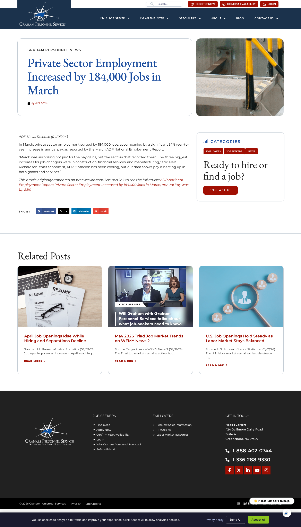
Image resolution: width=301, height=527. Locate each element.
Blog (240, 18)
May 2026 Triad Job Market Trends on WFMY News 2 (149, 338)
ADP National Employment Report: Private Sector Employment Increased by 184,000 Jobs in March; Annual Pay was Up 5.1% (104, 185)
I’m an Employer (152, 18)
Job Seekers (234, 151)
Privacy (75, 503)
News (251, 151)
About (216, 18)
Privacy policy (214, 519)
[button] (46, 211)
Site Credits (93, 503)
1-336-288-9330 (251, 460)
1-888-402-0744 (252, 451)
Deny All (235, 519)
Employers (213, 151)
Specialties (188, 18)
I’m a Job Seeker (113, 18)
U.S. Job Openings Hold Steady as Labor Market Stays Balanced (239, 338)
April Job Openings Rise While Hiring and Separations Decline (55, 338)
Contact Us (264, 18)
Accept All (258, 519)
